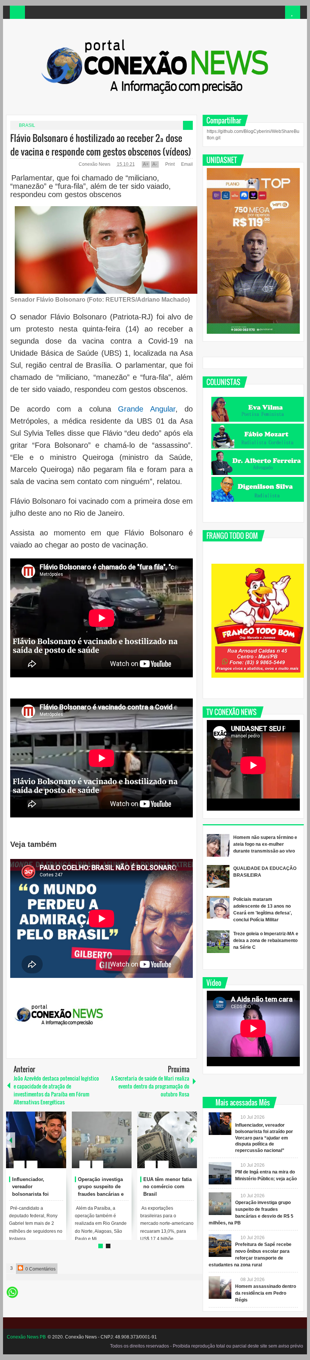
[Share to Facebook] (37, 1146)
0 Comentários (40, 1269)
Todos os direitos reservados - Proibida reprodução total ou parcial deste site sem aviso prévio (206, 1346)
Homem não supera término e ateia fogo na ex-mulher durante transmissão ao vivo (265, 844)
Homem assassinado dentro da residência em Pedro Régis (265, 1293)
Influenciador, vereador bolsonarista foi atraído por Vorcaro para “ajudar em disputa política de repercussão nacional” (264, 1138)
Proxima (10, 1140)
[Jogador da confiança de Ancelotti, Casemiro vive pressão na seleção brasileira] (102, 1140)
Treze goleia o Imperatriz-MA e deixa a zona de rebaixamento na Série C (265, 940)
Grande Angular (146, 409)
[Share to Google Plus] (57, 1146)
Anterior (192, 1140)
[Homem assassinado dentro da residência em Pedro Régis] (220, 1287)
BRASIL (27, 125)
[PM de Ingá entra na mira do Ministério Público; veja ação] (220, 1173)
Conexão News (95, 164)
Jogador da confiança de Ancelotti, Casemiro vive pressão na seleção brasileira (103, 1194)
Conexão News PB (26, 1337)
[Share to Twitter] (47, 1146)
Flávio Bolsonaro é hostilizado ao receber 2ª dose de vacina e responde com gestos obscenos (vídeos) (100, 144)
